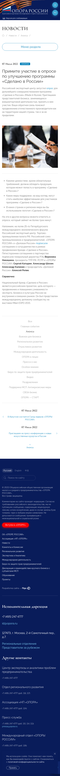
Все (30, 321)
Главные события (30, 326)
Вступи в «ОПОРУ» (15, 525)
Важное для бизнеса (30, 336)
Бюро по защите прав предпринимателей (30, 372)
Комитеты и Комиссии (12, 547)
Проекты (6, 579)
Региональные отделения (19, 643)
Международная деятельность (30, 351)
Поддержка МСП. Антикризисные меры (30, 387)
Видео (30, 377)
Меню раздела (31, 47)
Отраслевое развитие (30, 346)
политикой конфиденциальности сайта (26, 762)
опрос (50, 88)
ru (55, 13)
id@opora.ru (9, 623)
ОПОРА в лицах (30, 357)
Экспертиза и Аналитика (13, 555)
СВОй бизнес (30, 392)
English (18, 470)
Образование (8, 575)
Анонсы (24, 35)
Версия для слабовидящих (16, 18)
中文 (27, 470)
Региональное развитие (30, 341)
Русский (7, 470)
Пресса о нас (30, 362)
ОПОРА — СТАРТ (30, 397)
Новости (13, 35)
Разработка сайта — (14, 588)
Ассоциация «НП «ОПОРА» (14, 539)
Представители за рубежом (21, 647)
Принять (13, 768)
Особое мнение (30, 367)
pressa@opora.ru (9, 726)
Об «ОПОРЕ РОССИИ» (13, 534)
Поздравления (30, 382)
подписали (42, 243)
